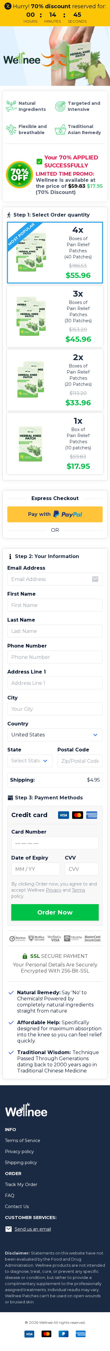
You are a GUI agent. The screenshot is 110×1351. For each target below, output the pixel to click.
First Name (21, 594)
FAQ (9, 1195)
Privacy (53, 890)
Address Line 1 (26, 672)
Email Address (26, 568)
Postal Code (73, 750)
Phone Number (27, 646)
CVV (70, 858)
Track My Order (21, 1184)
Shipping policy (21, 1162)
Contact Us (17, 1206)
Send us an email (33, 1229)
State (14, 750)
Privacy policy (19, 1151)
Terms (78, 890)
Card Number (28, 832)
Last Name (21, 620)
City (12, 698)
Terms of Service (22, 1140)
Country (17, 724)
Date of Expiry (29, 858)
